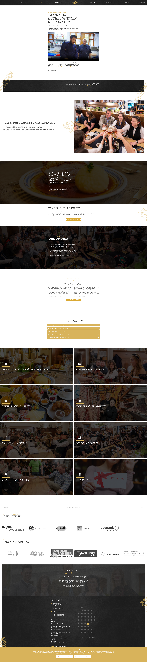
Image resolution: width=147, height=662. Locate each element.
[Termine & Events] (36, 477)
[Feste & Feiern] (110, 440)
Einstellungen (96, 85)
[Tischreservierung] (110, 366)
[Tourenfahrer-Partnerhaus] (61, 553)
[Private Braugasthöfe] (13, 553)
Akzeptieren (90, 85)
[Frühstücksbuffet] (36, 403)
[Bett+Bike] (85, 553)
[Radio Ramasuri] (61, 528)
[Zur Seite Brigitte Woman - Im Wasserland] (13, 528)
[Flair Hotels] (37, 553)
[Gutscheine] (110, 477)
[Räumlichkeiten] (36, 440)
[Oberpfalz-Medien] (110, 528)
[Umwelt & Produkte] (110, 403)
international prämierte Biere (65, 66)
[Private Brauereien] (110, 553)
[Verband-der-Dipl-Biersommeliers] (134, 553)
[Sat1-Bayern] (37, 528)
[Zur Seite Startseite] (74, 2)
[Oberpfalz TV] (85, 528)
